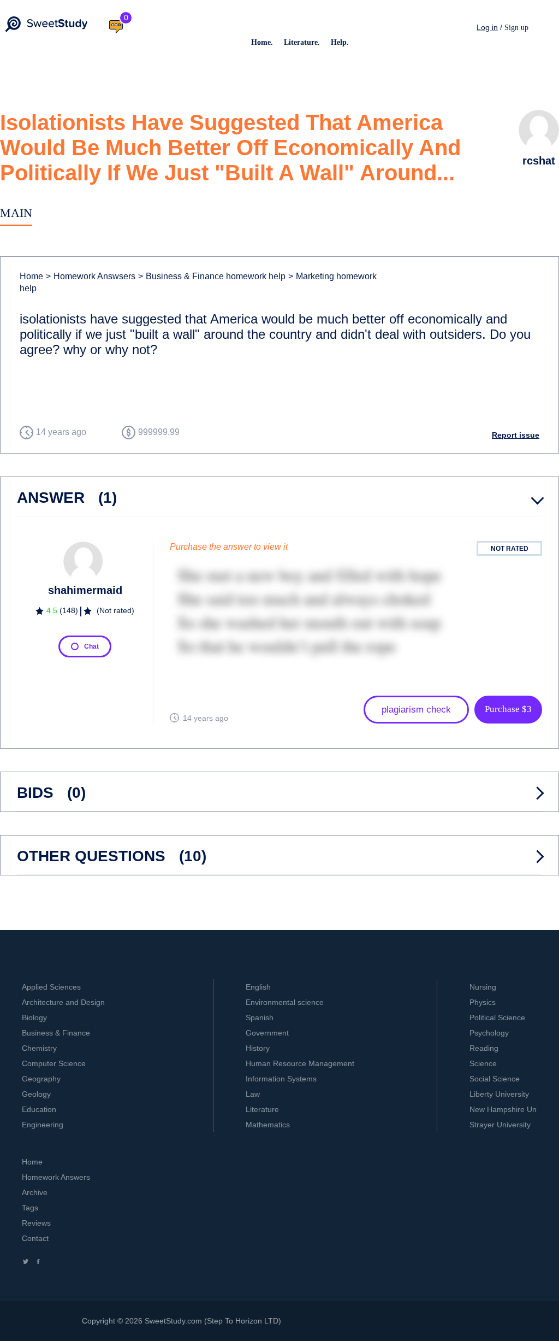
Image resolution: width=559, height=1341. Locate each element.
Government (267, 1032)
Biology (34, 1017)
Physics (482, 1002)
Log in (487, 27)
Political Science (497, 1017)
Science (483, 1063)
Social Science (494, 1078)
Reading (483, 1048)
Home (31, 276)
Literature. (302, 42)
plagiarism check (416, 709)
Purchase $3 (508, 709)
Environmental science (285, 1002)
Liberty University (499, 1094)
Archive (34, 1192)
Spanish (259, 1017)
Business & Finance (56, 1032)
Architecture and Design (63, 1002)
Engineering (42, 1124)
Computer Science (54, 1063)
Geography (41, 1078)
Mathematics (268, 1124)
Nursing (482, 987)
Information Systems (281, 1078)
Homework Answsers (90, 276)
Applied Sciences (51, 987)
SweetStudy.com (173, 1320)
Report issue (515, 435)
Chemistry (39, 1048)
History (258, 1048)
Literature (262, 1109)
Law (253, 1094)
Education (39, 1109)
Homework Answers (56, 1177)
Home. (262, 42)
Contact (35, 1238)
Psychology (489, 1032)
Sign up (516, 27)
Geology (36, 1094)
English (258, 987)
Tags (30, 1207)
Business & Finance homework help (212, 276)
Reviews (36, 1223)
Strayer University (500, 1124)
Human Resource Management (300, 1063)
